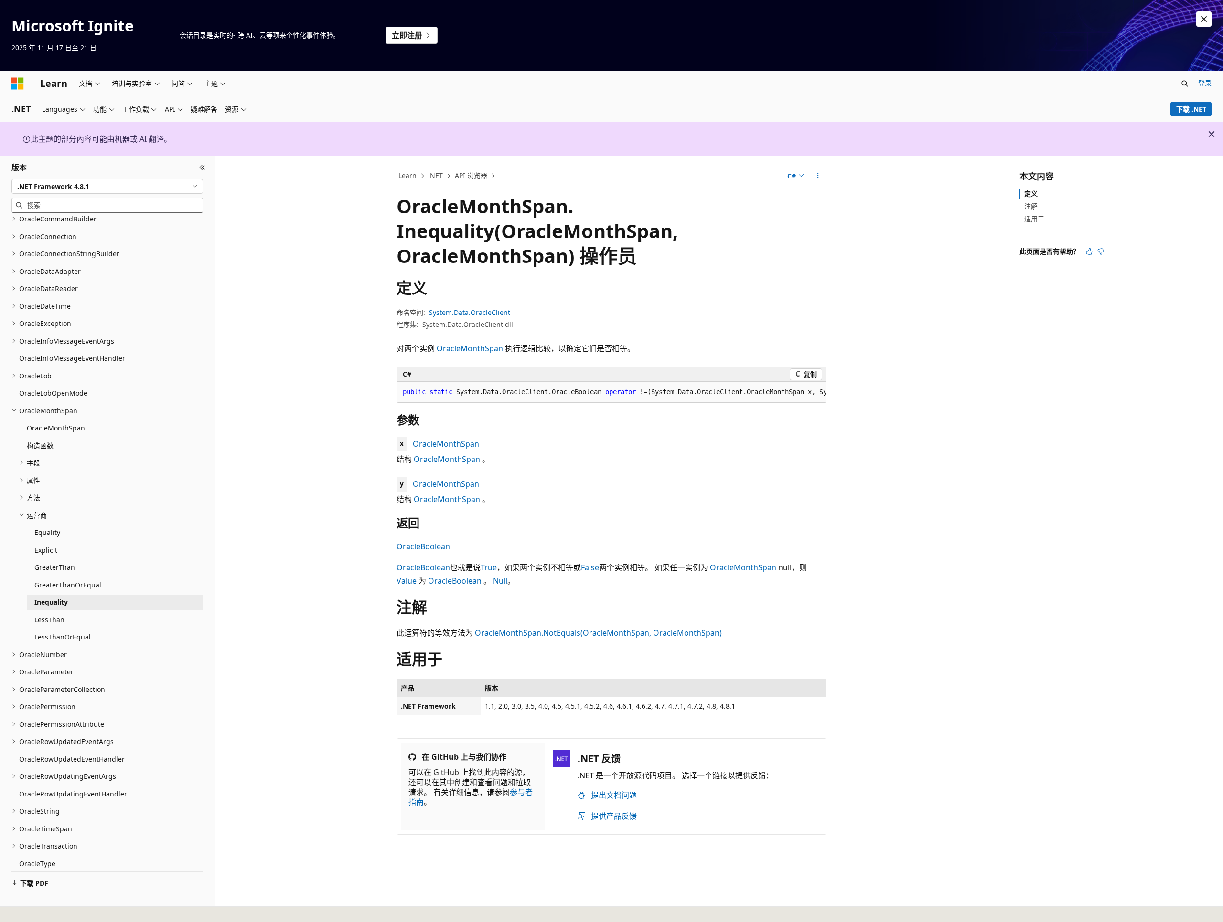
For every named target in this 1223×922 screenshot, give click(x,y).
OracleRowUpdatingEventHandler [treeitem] (73, 793)
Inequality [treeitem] (51, 602)
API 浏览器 (471, 175)
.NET (435, 175)
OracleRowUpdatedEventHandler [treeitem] (72, 759)
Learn (407, 175)
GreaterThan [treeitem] (54, 567)
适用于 (1034, 218)
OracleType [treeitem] (37, 863)
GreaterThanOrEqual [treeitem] (67, 584)
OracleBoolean (423, 546)
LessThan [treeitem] (49, 619)
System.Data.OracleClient (469, 312)
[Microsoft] (17, 83)
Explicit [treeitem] (45, 550)
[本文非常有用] (1089, 251)
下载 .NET (1191, 109)
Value (407, 581)
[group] (611, 392)
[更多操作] (818, 176)
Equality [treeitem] (47, 532)
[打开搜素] (1184, 83)
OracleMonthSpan (470, 348)
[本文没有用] (1100, 251)
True (489, 567)
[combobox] (107, 186)
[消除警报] (1204, 19)
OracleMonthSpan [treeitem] (56, 427)
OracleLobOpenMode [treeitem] (53, 393)
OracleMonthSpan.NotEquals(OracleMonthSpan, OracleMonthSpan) (598, 633)
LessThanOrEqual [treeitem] (62, 636)
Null (500, 581)
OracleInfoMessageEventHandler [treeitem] (72, 358)
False (590, 567)
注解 (1031, 205)
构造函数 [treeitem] (40, 445)
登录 (1205, 82)
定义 (1031, 193)
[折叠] (202, 167)
